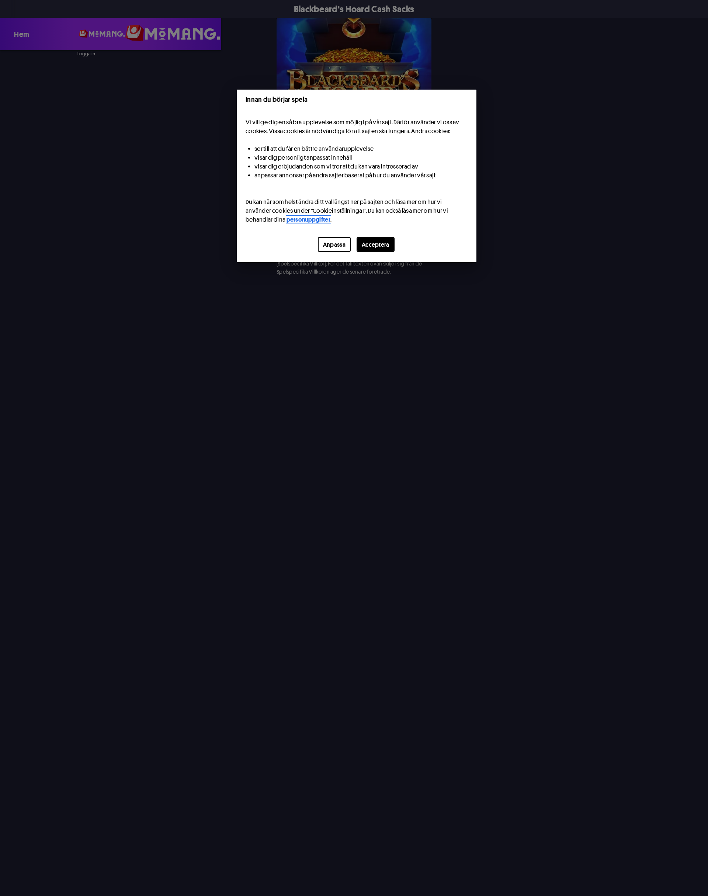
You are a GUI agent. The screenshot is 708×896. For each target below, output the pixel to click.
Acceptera (375, 244)
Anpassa (334, 244)
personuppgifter (309, 219)
